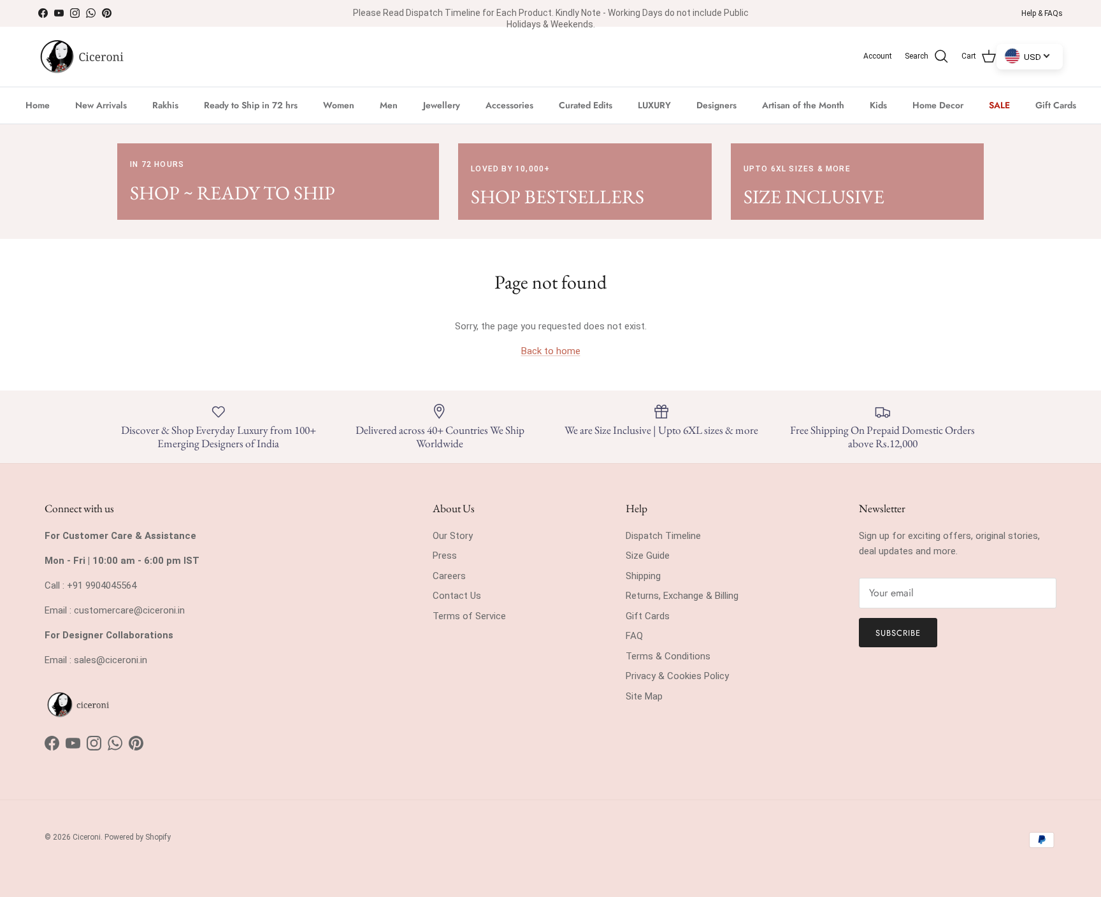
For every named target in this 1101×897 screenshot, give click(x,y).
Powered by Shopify (137, 837)
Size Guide (648, 555)
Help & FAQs (1042, 13)
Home (37, 105)
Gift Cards (1055, 105)
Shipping (643, 576)
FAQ (634, 636)
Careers (449, 576)
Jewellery (441, 105)
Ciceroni (87, 837)
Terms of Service (469, 616)
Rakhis (165, 105)
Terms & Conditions (668, 656)
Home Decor (937, 105)
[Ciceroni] (81, 56)
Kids (878, 105)
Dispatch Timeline (663, 536)
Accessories (509, 105)
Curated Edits (585, 105)
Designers (716, 105)
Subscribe (898, 633)
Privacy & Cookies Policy (677, 676)
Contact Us (457, 595)
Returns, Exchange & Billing (682, 595)
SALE (999, 105)
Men (389, 105)
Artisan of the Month (803, 105)
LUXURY (654, 105)
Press (445, 555)
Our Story (453, 536)
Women (338, 105)
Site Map (644, 696)
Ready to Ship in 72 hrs (251, 105)
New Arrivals (101, 105)
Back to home (550, 351)
